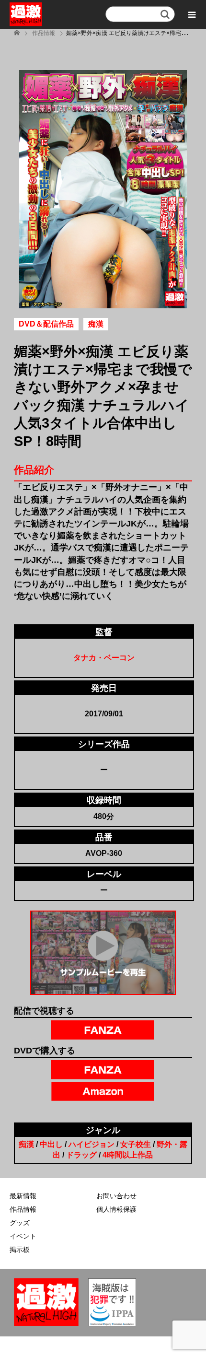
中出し (51, 1144)
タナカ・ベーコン (104, 658)
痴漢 (26, 1144)
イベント (23, 1236)
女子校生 (135, 1144)
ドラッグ (81, 1155)
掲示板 (20, 1249)
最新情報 (23, 1196)
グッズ (20, 1223)
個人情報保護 (116, 1209)
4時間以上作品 (128, 1155)
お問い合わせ (116, 1196)
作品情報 (23, 1209)
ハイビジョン (91, 1144)
